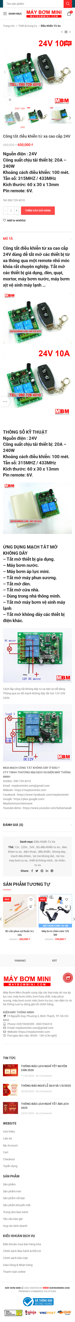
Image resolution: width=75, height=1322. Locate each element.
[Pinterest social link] (42, 870)
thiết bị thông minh (41, 860)
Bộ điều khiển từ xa (48, 847)
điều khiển (44, 851)
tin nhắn (60, 860)
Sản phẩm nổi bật (14, 1198)
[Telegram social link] (52, 870)
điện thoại (30, 851)
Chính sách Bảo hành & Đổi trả (22, 1251)
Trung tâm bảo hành (15, 1212)
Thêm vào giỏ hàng (38, 210)
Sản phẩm (9, 1184)
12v (17, 847)
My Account (10, 1145)
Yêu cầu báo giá (13, 1218)
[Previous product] (62, 32)
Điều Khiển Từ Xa (51, 25)
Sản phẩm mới (12, 1191)
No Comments (44, 1075)
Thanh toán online (14, 1271)
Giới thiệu (9, 1131)
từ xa (37, 865)
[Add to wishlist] (31, 899)
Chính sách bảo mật (15, 1258)
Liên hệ (7, 1138)
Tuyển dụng (10, 1166)
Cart (5, 1152)
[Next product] (70, 32)
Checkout (9, 1159)
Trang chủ (9, 25)
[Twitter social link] (36, 870)
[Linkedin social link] (47, 870)
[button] (31, 906)
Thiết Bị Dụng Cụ (28, 25)
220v (24, 847)
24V (31, 847)
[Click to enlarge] (10, 100)
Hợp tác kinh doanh (15, 1225)
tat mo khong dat (43, 856)
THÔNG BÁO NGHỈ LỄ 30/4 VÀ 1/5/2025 (46, 1085)
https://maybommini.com (34, 1031)
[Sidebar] (5, 401)
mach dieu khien (21, 856)
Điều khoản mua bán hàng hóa (22, 1244)
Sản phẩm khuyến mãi (16, 1205)
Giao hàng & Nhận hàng (18, 1265)
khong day (58, 851)
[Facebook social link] (32, 870)
